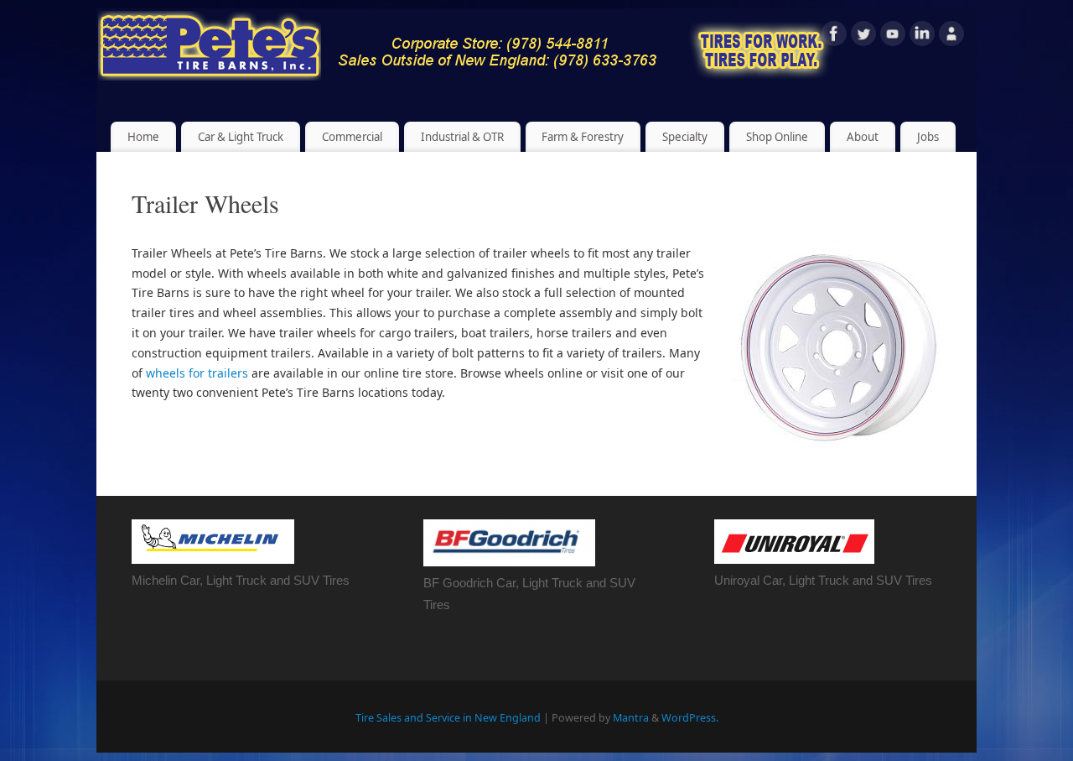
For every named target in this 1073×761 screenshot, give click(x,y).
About (863, 136)
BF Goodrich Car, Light (487, 583)
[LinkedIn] (922, 36)
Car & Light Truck (240, 136)
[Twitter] (863, 36)
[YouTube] (892, 36)
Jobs (928, 136)
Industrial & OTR (462, 136)
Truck (567, 583)
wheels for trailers (197, 373)
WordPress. (689, 718)
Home (143, 136)
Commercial (352, 136)
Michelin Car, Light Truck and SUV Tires (241, 580)
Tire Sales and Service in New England (448, 718)
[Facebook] (834, 36)
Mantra (631, 718)
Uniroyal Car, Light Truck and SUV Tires (823, 580)
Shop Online (777, 136)
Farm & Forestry (583, 136)
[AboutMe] (951, 36)
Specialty (685, 136)
